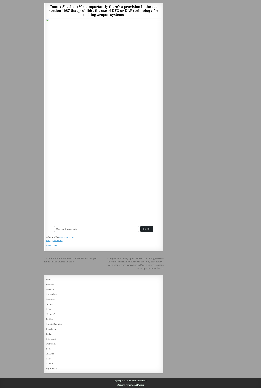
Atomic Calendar (54, 324)
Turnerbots (51, 294)
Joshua (49, 304)
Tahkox (49, 363)
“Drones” (50, 314)
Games (49, 359)
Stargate (50, 289)
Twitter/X (51, 344)
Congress (50, 299)
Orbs (48, 309)
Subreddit (51, 339)
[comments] (57, 240)
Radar (49, 334)
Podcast (50, 284)
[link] (48, 240)
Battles (49, 319)
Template (146, 228)
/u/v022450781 (66, 237)
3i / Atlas (50, 354)
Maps (49, 279)
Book (48, 349)
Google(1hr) (51, 329)
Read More (51, 246)
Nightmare (51, 368)
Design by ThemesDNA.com (130, 385)
